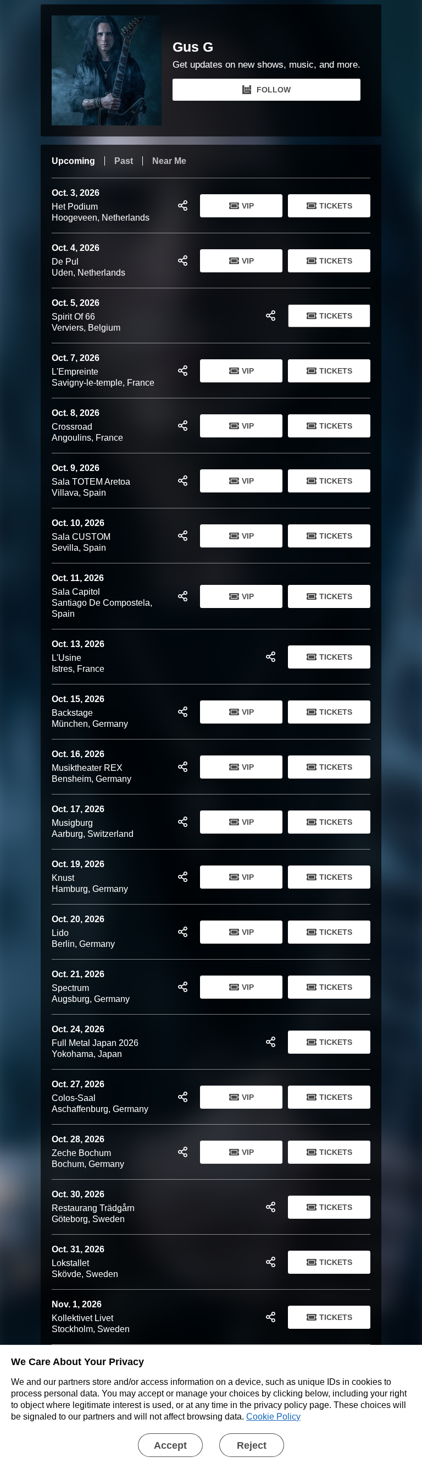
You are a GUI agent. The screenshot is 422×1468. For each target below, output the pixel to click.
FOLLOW (274, 89)
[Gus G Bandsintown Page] (112, 70)
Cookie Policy (273, 1416)
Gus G (193, 47)
